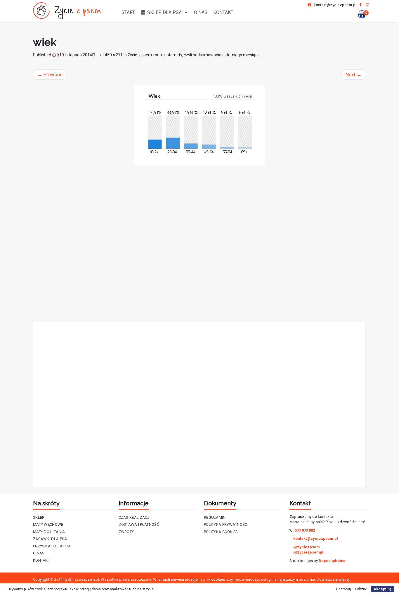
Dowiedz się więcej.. (334, 579)
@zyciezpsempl (308, 552)
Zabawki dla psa (50, 539)
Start (128, 12)
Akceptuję (382, 589)
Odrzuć (361, 589)
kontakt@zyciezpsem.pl (334, 5)
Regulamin (215, 517)
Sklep (38, 517)
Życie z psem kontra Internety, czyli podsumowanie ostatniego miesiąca (194, 55)
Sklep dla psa (164, 12)
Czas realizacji (135, 517)
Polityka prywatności (226, 524)
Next (354, 74)
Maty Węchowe (48, 524)
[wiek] (199, 125)
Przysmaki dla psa (52, 546)
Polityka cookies (221, 532)
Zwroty (126, 532)
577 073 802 (305, 530)
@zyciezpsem (306, 547)
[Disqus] (199, 244)
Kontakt (223, 12)
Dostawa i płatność (139, 524)
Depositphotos (332, 560)
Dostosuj (343, 589)
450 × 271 (114, 55)
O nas (200, 12)
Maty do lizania (49, 532)
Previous (50, 74)
